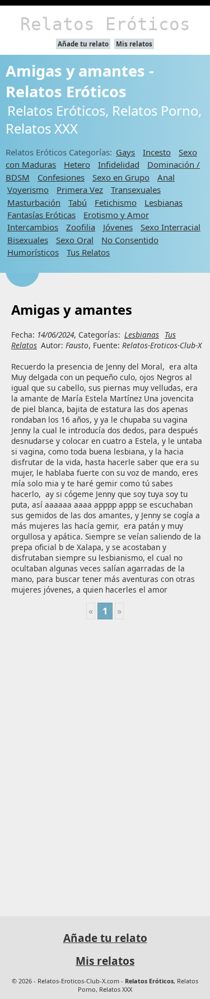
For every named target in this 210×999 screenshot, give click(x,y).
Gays (125, 152)
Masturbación (33, 202)
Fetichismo (116, 202)
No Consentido (129, 239)
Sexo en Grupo (121, 177)
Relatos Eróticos (105, 24)
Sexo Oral (75, 239)
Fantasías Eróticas (41, 214)
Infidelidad (118, 164)
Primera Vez (80, 189)
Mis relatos (134, 44)
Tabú (77, 202)
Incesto (157, 152)
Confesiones (61, 177)
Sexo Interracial (170, 227)
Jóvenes (118, 227)
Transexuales (136, 189)
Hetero (77, 164)
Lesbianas (163, 202)
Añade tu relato (83, 44)
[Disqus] (105, 763)
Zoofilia (80, 227)
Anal (166, 177)
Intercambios (32, 227)
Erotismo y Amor (116, 214)
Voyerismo (28, 189)
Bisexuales (27, 239)
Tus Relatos (88, 252)
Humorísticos (33, 252)
